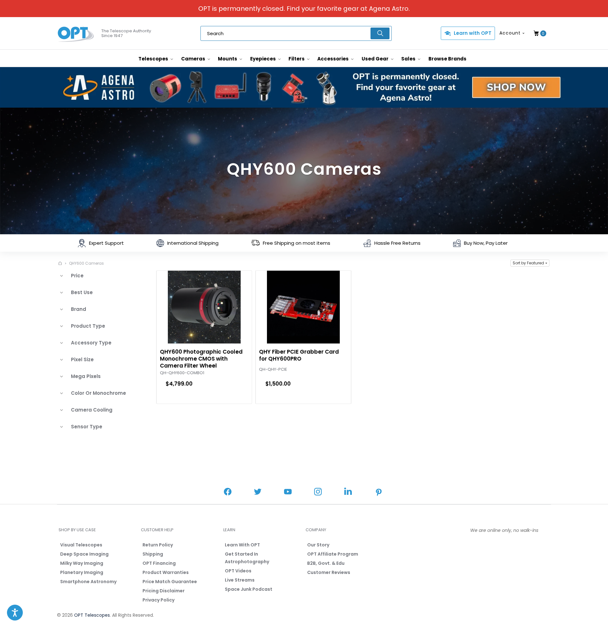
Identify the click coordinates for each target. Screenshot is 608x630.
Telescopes (153, 58)
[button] (529, 263)
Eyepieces (263, 58)
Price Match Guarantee (169, 581)
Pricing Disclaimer (163, 591)
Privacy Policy (158, 600)
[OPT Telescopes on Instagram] (318, 492)
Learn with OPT (472, 33)
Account (510, 33)
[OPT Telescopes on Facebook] (227, 492)
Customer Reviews (328, 572)
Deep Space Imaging (84, 554)
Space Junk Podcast (248, 589)
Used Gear (376, 58)
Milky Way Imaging (81, 563)
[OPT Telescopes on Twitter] (258, 492)
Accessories (333, 58)
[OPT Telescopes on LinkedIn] (348, 492)
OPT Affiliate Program (332, 554)
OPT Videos (238, 571)
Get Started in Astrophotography (247, 558)
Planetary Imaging (81, 572)
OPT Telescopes (92, 615)
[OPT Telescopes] (76, 33)
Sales (408, 58)
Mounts (228, 58)
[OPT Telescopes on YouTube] (288, 492)
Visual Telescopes (81, 545)
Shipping (152, 554)
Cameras (193, 58)
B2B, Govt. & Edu (326, 563)
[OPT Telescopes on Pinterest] (379, 493)
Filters (297, 58)
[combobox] (296, 33)
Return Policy (157, 545)
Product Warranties (165, 572)
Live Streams (240, 580)
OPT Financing (159, 563)
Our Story (318, 545)
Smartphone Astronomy (88, 581)
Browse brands (447, 58)
